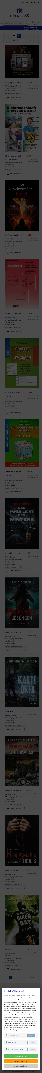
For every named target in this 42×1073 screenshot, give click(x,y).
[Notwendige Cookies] (31, 1035)
